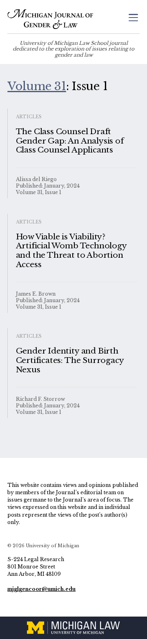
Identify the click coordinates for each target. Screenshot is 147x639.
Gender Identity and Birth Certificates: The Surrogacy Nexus (70, 360)
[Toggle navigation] (133, 18)
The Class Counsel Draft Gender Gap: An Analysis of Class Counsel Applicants (70, 141)
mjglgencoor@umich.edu (41, 589)
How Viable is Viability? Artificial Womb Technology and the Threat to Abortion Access (71, 250)
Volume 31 (36, 86)
